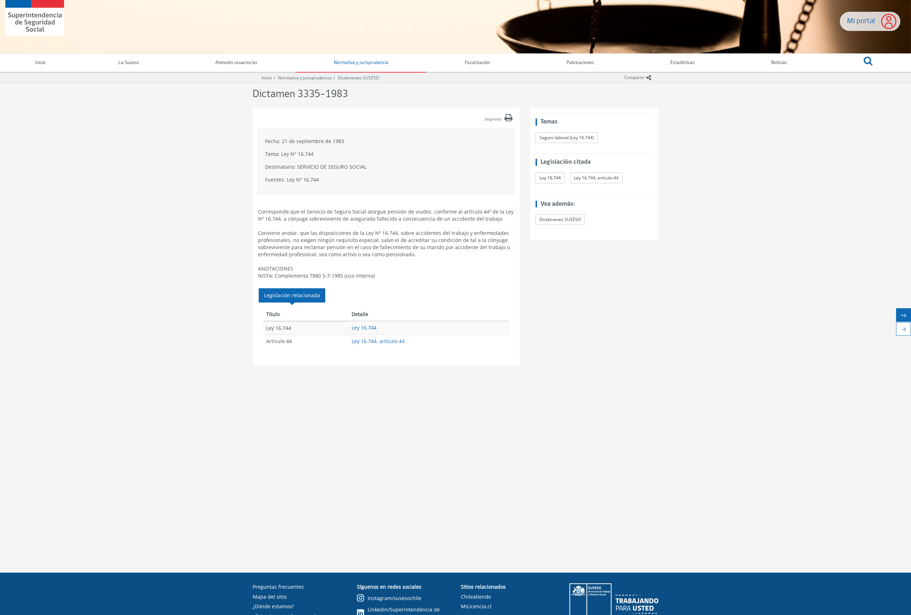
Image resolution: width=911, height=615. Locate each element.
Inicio (267, 78)
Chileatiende (476, 596)
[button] (868, 63)
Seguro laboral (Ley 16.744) (566, 138)
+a (906, 316)
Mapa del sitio (269, 596)
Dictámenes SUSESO (358, 78)
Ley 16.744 (364, 327)
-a (906, 330)
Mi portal (861, 21)
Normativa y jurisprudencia (361, 62)
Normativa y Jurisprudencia (305, 78)
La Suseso (129, 62)
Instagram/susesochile (394, 598)
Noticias (779, 62)
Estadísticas (682, 62)
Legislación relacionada (292, 295)
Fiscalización (477, 62)
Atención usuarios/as (236, 62)
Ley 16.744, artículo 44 (378, 341)
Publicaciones (580, 62)
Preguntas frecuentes (278, 586)
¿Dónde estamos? (273, 606)
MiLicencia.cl (476, 606)
